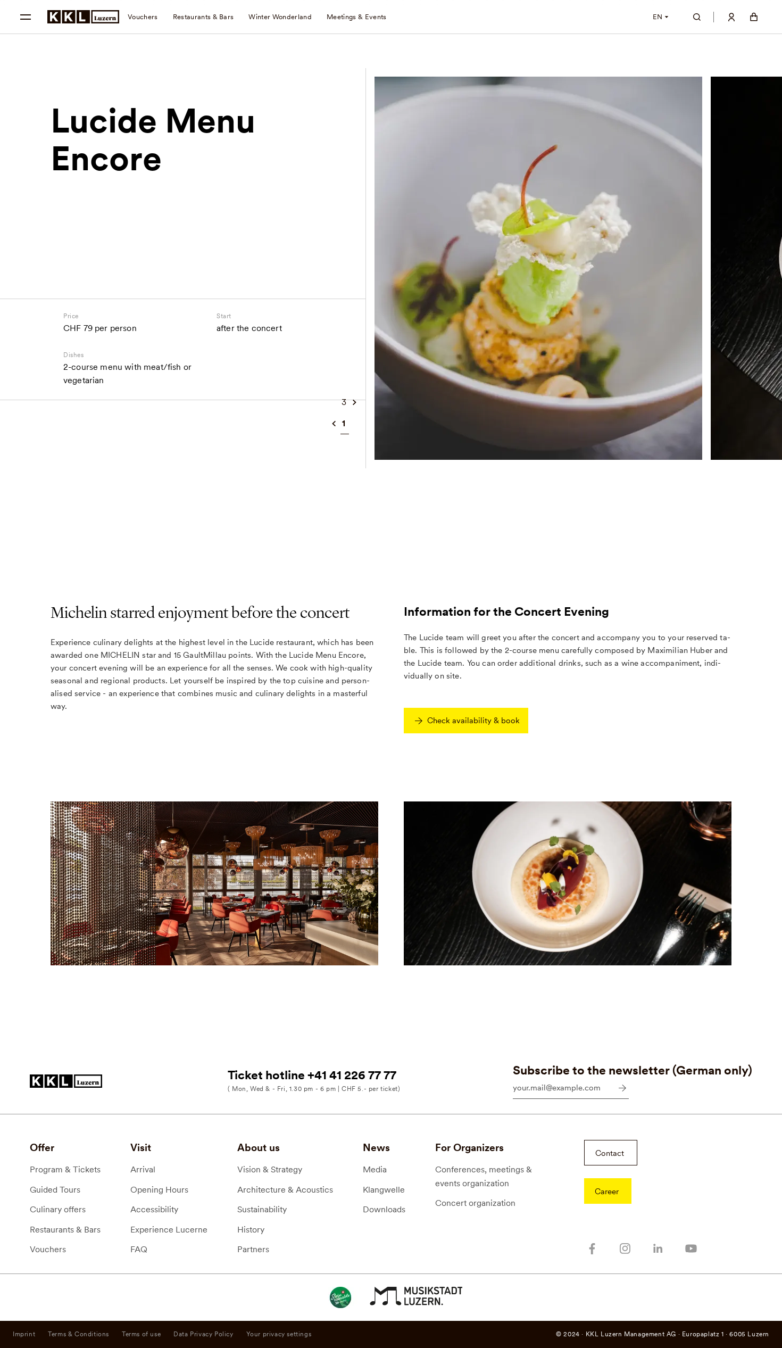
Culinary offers (58, 1209)
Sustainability (262, 1209)
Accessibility (154, 1209)
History (250, 1230)
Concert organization (475, 1203)
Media (375, 1169)
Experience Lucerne (168, 1230)
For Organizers (469, 1148)
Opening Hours (159, 1190)
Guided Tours (55, 1190)
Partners (253, 1249)
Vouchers (143, 17)
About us (258, 1148)
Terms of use (141, 1334)
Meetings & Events (357, 17)
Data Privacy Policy (203, 1334)
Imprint (24, 1334)
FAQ (138, 1249)
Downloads (384, 1209)
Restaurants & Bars (203, 17)
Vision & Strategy (269, 1169)
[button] (25, 17)
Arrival (142, 1169)
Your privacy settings (279, 1334)
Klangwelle (384, 1190)
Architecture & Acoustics (285, 1190)
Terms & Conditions (78, 1334)
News (376, 1148)
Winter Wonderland (280, 17)
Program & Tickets (65, 1169)
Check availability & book (473, 720)
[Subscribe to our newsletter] (622, 1087)
